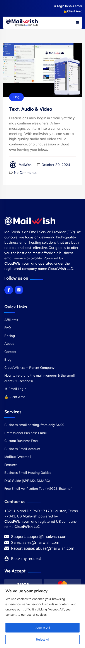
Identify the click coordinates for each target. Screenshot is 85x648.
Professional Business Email (25, 433)
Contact (10, 352)
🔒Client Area (72, 11)
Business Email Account (22, 449)
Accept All (43, 628)
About (9, 343)
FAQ (7, 328)
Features (10, 465)
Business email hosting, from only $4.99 (34, 425)
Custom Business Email (21, 441)
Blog (16, 97)
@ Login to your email (68, 6)
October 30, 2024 (55, 164)
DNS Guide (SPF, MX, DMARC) (27, 481)
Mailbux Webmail (17, 457)
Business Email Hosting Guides (27, 472)
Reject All (42, 639)
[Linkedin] (19, 290)
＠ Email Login (15, 389)
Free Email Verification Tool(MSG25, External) (38, 488)
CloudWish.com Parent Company (29, 367)
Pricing (9, 336)
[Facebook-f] (8, 290)
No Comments (25, 172)
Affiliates (11, 320)
